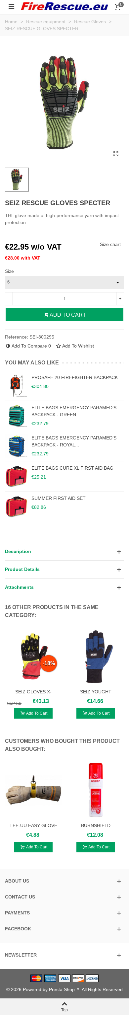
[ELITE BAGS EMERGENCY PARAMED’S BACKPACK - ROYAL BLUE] (16, 446)
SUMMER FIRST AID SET (58, 498)
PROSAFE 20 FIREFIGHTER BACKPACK (74, 377)
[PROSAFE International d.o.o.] (64, 6)
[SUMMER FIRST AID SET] (16, 506)
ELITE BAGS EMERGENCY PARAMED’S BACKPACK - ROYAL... (73, 441)
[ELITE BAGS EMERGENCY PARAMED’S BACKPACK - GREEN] (16, 416)
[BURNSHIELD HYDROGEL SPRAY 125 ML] (95, 790)
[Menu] (11, 6)
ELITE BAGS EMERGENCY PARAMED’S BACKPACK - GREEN (73, 411)
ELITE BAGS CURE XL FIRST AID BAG (72, 468)
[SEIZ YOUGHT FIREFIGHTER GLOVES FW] (95, 656)
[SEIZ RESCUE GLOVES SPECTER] (116, 154)
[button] (64, 551)
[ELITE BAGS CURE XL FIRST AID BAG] (16, 476)
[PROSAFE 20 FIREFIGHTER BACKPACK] (16, 385)
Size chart (110, 244)
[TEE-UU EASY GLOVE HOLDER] (33, 790)
